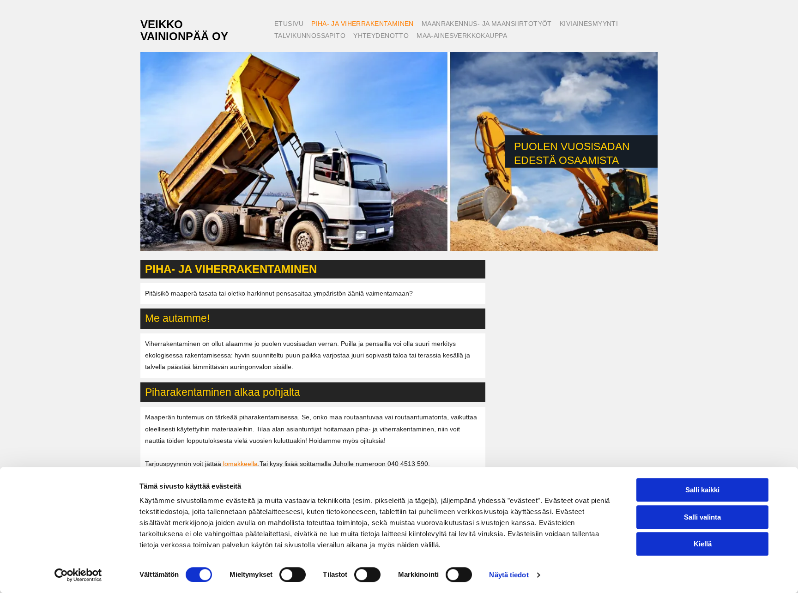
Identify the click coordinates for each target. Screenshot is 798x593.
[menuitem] (288, 24)
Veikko (161, 24)
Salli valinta (702, 517)
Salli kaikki (702, 490)
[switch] (292, 574)
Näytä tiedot (508, 575)
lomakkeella (240, 463)
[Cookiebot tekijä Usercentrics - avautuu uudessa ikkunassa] (78, 575)
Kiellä (703, 544)
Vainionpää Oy (184, 36)
